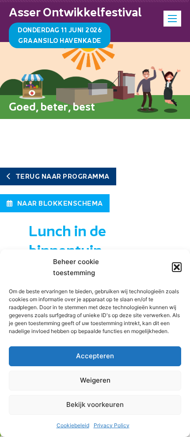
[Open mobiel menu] (172, 18)
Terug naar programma (62, 176)
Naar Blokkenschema (60, 203)
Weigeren (95, 380)
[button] (176, 267)
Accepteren (95, 356)
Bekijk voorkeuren (95, 404)
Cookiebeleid (73, 425)
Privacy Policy (111, 425)
